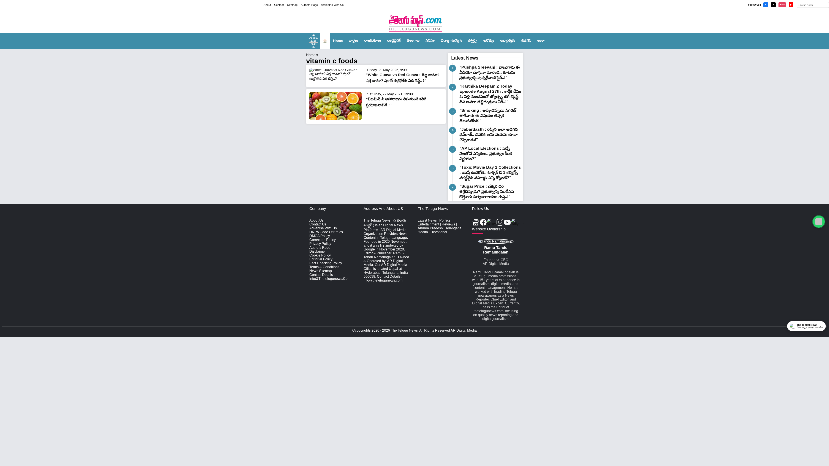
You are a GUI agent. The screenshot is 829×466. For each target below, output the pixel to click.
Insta (782, 4)
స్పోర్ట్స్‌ (472, 40)
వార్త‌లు (353, 40)
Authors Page (309, 4)
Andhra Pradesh (430, 228)
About (267, 4)
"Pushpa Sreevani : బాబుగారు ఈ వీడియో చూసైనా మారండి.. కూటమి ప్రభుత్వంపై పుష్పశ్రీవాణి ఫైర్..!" (489, 72)
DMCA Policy (319, 236)
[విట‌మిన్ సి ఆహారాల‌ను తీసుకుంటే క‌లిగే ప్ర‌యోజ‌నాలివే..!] (335, 118)
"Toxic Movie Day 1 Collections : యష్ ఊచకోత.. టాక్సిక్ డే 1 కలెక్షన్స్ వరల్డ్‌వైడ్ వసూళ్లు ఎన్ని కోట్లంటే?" (490, 172)
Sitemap (292, 4)
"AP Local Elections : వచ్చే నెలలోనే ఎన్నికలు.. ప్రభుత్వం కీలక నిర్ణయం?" (485, 153)
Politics (445, 220)
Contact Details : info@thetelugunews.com (329, 276)
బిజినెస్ (526, 40)
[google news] (475, 223)
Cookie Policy (320, 255)
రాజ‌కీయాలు (372, 40)
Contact (279, 4)
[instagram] (500, 223)
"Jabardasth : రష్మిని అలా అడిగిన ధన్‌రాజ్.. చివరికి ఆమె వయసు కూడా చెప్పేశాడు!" (488, 134)
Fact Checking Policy (325, 263)
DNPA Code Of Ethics (326, 232)
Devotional (438, 232)
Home (338, 41)
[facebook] (483, 223)
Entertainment (428, 224)
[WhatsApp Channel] (819, 222)
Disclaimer (317, 251)
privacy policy (320, 244)
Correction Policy (322, 240)
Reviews (448, 224)
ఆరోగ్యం (488, 40)
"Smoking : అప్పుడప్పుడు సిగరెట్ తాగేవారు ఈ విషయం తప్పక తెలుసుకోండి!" (487, 115)
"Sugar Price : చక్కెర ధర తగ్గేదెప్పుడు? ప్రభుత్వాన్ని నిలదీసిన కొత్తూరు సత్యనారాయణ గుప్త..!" (486, 191)
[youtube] (507, 223)
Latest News (464, 58)
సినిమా (430, 40)
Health (423, 232)
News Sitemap (320, 271)
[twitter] (491, 223)
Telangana (453, 228)
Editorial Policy (320, 259)
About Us (316, 220)
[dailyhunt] (518, 223)
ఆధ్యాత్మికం (507, 40)
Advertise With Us (332, 4)
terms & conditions (324, 267)
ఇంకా (540, 40)
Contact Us (317, 224)
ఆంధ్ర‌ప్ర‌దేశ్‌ (394, 40)
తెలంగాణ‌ (413, 40)
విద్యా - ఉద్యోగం (451, 40)
